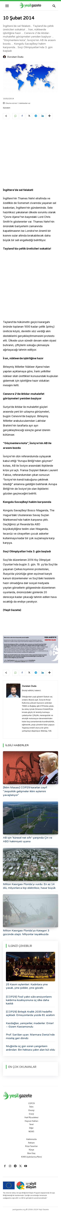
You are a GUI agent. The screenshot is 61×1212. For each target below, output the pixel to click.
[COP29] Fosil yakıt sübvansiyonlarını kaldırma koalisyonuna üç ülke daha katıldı (29, 1000)
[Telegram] (36, 116)
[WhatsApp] (15, 116)
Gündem (6, 108)
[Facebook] (22, 116)
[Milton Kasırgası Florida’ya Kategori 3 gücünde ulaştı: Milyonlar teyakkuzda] (30, 910)
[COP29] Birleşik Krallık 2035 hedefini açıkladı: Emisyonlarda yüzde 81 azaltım (30, 1013)
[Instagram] (10, 1166)
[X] (29, 116)
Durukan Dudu (15, 56)
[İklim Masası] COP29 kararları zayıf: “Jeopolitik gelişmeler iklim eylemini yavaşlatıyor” (25, 791)
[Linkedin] (42, 116)
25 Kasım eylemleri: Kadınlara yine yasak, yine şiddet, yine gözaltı (27, 986)
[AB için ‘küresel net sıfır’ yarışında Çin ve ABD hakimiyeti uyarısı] (30, 817)
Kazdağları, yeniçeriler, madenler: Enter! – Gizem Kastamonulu (30, 1025)
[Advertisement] (30, 154)
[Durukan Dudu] (5, 56)
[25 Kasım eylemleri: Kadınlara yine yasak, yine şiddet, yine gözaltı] (30, 966)
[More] (49, 116)
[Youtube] (26, 1166)
